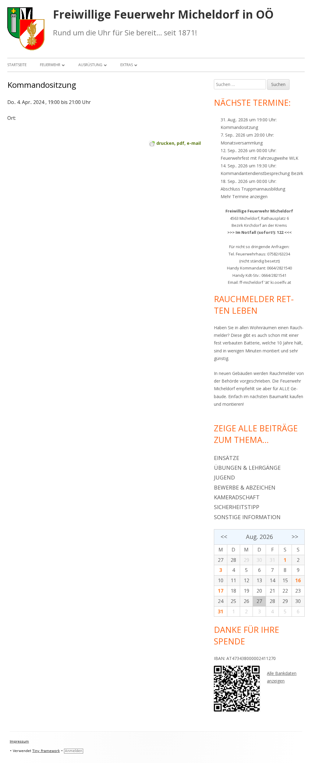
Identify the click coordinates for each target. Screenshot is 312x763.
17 (220, 590)
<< (224, 537)
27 (220, 560)
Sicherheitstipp (236, 507)
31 (220, 611)
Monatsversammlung (242, 143)
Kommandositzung (239, 127)
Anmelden (73, 751)
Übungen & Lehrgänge (247, 467)
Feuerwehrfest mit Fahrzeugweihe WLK (259, 158)
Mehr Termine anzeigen (244, 196)
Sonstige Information (247, 517)
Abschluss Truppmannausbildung (253, 189)
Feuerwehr (50, 64)
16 (298, 580)
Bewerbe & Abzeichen (244, 487)
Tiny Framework (46, 751)
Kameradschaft (237, 497)
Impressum (19, 741)
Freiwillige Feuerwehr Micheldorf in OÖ (163, 14)
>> (295, 537)
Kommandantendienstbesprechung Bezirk (262, 173)
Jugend (224, 477)
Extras (126, 64)
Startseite (17, 64)
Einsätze (226, 458)
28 (233, 560)
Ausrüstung (90, 64)
